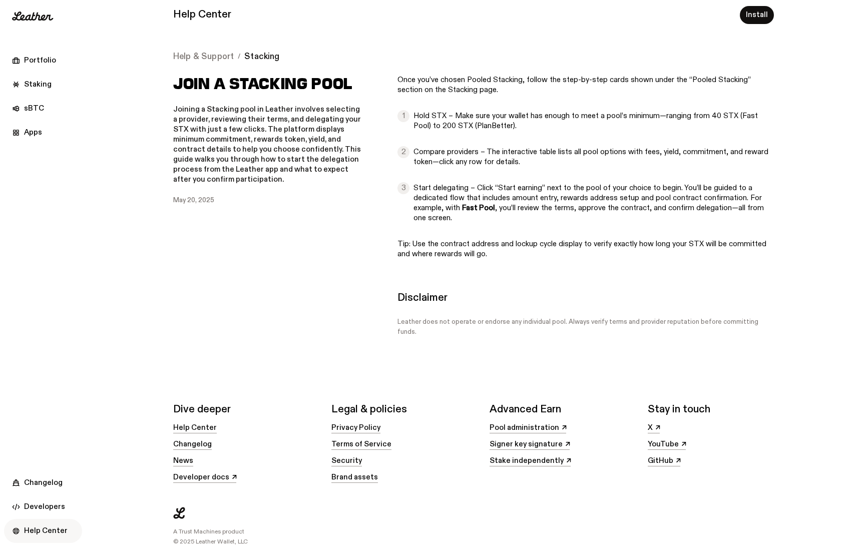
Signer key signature (530, 444)
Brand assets (354, 477)
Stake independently (530, 460)
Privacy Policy (355, 427)
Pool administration (528, 427)
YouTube (667, 444)
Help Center (195, 427)
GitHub (664, 460)
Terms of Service (361, 444)
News (183, 460)
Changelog (192, 444)
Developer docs (204, 477)
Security (346, 460)
